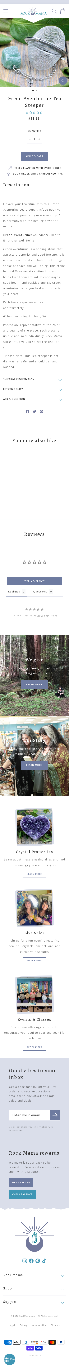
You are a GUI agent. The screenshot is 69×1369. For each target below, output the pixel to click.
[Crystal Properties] (34, 827)
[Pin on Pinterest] (41, 411)
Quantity (34, 131)
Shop (7, 1288)
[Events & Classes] (34, 994)
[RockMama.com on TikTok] (44, 1260)
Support (10, 1302)
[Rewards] (9, 1359)
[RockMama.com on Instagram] (24, 1260)
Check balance (22, 1194)
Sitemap (55, 1325)
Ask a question (14, 399)
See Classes (34, 1047)
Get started (21, 1182)
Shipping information (18, 379)
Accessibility (39, 1325)
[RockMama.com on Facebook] (31, 1260)
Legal (12, 1325)
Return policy (13, 389)
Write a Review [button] (34, 580)
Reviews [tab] (14, 591)
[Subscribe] (55, 1115)
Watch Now (34, 960)
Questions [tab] (40, 591)
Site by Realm (34, 1356)
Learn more (34, 873)
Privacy (24, 1325)
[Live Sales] (34, 908)
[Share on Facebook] (27, 411)
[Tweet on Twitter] (34, 411)
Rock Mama (13, 1275)
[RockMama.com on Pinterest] (37, 1260)
